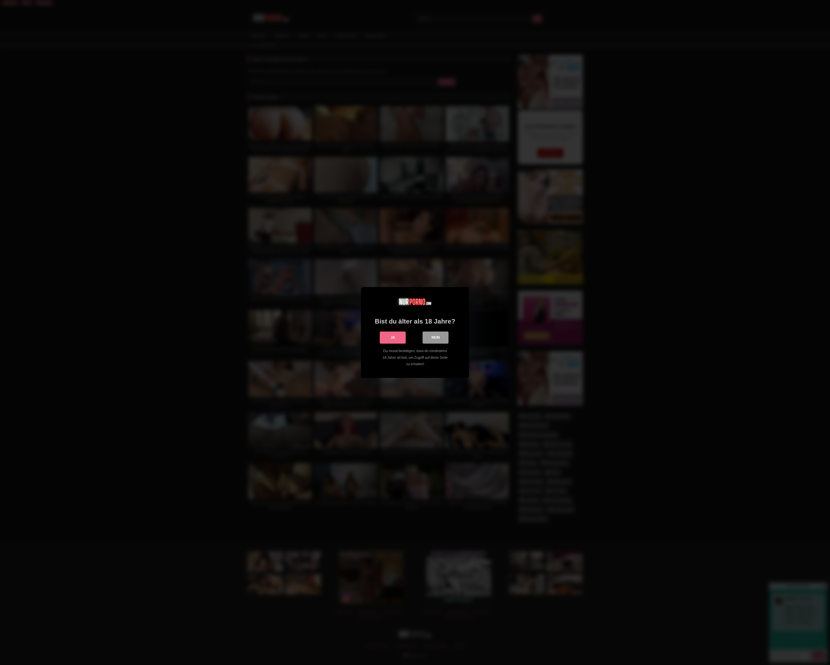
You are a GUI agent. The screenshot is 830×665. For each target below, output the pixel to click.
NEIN (435, 337)
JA (393, 337)
